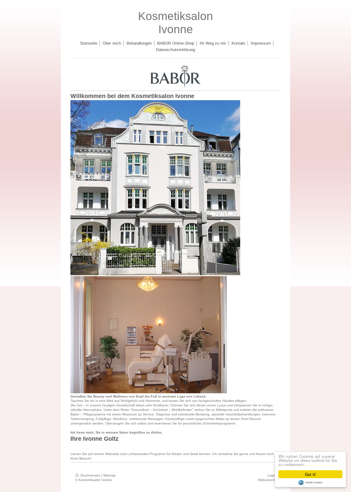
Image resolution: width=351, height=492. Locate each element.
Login (271, 475)
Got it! (310, 474)
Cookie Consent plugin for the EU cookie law (310, 482)
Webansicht (267, 480)
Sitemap (109, 475)
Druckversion (90, 475)
